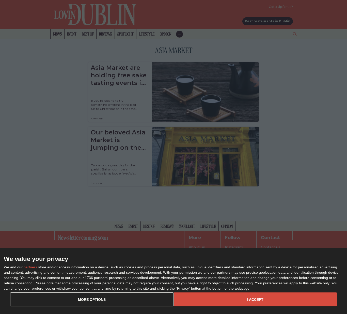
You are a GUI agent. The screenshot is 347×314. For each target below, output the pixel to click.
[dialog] (173, 281)
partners (30, 267)
